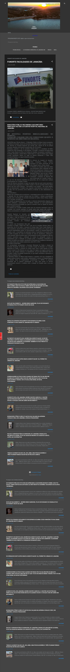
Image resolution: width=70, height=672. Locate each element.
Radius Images (38, 474)
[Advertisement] (61, 74)
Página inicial (17, 49)
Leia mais (50, 299)
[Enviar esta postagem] (21, 117)
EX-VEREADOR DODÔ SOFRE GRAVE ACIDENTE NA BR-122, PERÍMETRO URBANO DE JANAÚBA (32, 556)
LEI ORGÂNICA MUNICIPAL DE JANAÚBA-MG (34, 49)
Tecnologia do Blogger (36, 472)
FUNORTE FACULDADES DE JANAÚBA (24, 62)
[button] (52, 62)
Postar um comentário (14, 274)
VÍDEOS (49, 49)
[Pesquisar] (64, 4)
